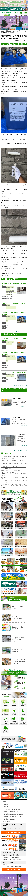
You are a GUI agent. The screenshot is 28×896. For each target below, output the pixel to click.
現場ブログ (8, 31)
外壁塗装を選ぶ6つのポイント (10, 811)
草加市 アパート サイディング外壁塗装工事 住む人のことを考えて (14, 481)
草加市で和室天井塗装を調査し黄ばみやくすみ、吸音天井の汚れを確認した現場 (14, 457)
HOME (2, 31)
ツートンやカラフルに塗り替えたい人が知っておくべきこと (18, 661)
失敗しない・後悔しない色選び (18, 607)
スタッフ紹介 (6, 821)
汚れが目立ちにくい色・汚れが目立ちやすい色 (18, 639)
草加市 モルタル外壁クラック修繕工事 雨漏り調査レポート (14, 486)
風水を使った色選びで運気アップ (18, 628)
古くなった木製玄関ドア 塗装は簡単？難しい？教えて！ (14, 464)
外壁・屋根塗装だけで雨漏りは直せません (13, 814)
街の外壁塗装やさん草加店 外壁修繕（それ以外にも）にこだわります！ (13, 467)
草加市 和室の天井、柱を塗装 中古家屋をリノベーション (14, 460)
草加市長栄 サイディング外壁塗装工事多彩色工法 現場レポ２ (21, 440)
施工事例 (5, 801)
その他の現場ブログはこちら (19, 450)
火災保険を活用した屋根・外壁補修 (12, 860)
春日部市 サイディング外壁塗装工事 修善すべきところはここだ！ (14, 471)
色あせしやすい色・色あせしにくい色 (18, 650)
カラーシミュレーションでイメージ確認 (18, 617)
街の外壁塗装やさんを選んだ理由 (11, 809)
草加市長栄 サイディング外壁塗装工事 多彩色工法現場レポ (14, 478)
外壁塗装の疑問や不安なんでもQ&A (12, 816)
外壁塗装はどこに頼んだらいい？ (11, 857)
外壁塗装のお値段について (9, 819)
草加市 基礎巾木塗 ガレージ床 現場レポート (13, 484)
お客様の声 (5, 806)
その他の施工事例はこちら (20, 331)
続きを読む (24, 406)
